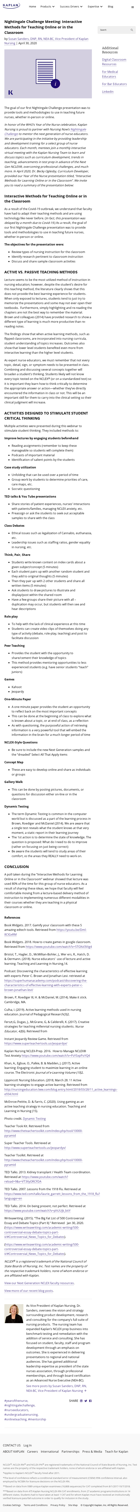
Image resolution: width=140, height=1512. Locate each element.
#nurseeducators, (16, 1410)
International (50, 1452)
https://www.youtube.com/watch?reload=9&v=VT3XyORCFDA (36, 1179)
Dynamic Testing (34, 1119)
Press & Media (92, 1452)
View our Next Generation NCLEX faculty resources (39, 1283)
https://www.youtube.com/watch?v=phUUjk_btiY (37, 1211)
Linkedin (108, 92)
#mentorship (37, 1419)
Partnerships (70, 1452)
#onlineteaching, (16, 1419)
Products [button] (45, 6)
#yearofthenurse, (16, 1401)
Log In (28, 1445)
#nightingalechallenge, (19, 1405)
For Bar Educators (114, 84)
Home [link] (32, 6)
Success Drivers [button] (69, 6)
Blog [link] (110, 6)
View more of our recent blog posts (28, 1291)
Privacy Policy (57, 1505)
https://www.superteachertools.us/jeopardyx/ (35, 1043)
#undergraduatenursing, (21, 1415)
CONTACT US (12, 1445)
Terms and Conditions (36, 1505)
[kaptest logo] (11, 6)
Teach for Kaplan (116, 1452)
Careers (32, 1452)
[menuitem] (32, 6)
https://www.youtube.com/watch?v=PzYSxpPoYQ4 (56, 1056)
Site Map (73, 1505)
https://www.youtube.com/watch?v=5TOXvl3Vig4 (59, 947)
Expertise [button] (93, 6)
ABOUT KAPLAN (13, 1452)
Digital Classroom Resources (114, 62)
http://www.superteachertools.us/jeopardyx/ (35, 1148)
